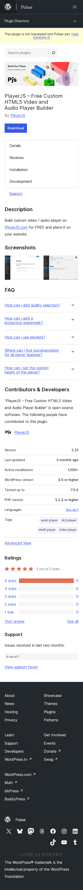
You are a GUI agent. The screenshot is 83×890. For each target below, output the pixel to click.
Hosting (11, 712)
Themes (50, 703)
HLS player (69, 520)
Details (15, 145)
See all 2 (72, 510)
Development (20, 181)
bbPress (14, 791)
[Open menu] (75, 7)
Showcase (53, 695)
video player (68, 529)
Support (16, 193)
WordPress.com (20, 774)
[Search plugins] (53, 52)
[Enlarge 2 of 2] (72, 261)
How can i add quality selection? (32, 305)
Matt (11, 782)
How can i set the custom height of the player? (27, 370)
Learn (9, 735)
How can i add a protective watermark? (24, 320)
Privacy (11, 720)
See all (72, 621)
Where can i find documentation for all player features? (32, 352)
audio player (49, 520)
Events (50, 743)
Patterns (51, 720)
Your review (14, 621)
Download (16, 128)
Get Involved (55, 735)
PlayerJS (17, 115)
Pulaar (20, 819)
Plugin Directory (17, 21)
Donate (52, 751)
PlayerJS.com (16, 227)
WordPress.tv (18, 759)
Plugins (50, 712)
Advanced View (18, 543)
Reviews (16, 157)
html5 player (47, 529)
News (9, 703)
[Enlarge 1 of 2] (33, 261)
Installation (18, 169)
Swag (51, 759)
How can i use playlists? (25, 337)
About (10, 695)
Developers (14, 751)
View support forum (21, 667)
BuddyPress (17, 799)
